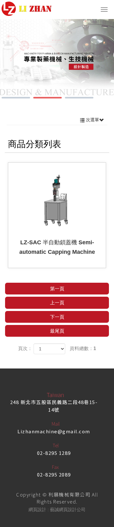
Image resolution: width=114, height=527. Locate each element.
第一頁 (57, 288)
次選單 (92, 119)
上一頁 (57, 302)
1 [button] (16, 97)
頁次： (25, 348)
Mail (56, 423)
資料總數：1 (83, 348)
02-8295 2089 (54, 474)
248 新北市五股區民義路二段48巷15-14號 (54, 406)
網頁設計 (37, 509)
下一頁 (57, 317)
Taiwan (55, 394)
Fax (55, 466)
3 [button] (79, 97)
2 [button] (47, 97)
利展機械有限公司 (27, 9)
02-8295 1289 (54, 452)
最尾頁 (57, 331)
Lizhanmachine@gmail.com (53, 431)
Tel (56, 445)
